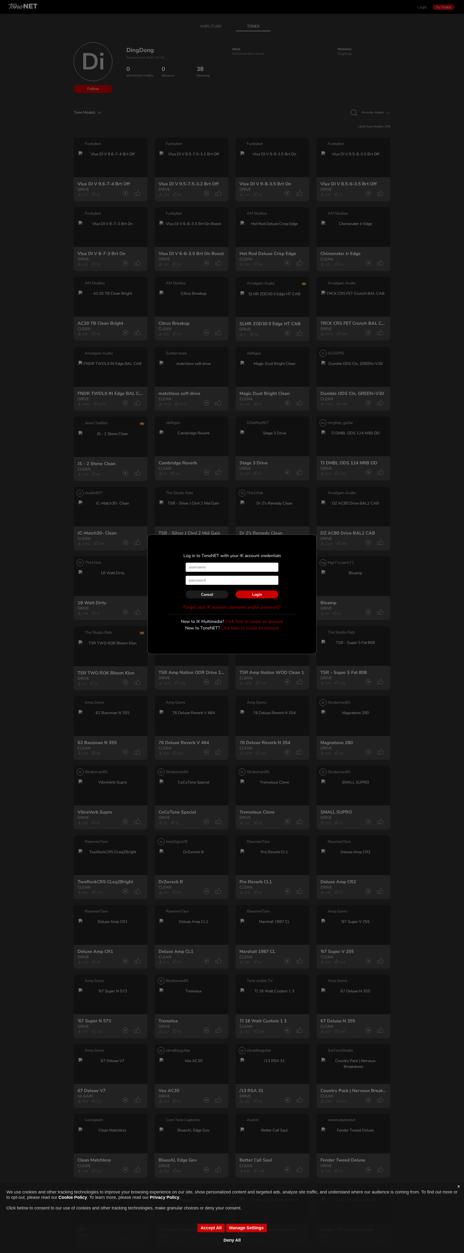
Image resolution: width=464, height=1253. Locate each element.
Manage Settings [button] (246, 1227)
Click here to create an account (254, 621)
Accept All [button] (211, 1227)
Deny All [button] (232, 1240)
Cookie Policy (72, 1197)
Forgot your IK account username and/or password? (232, 607)
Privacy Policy (164, 1197)
